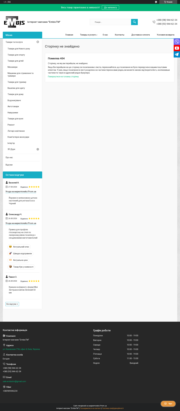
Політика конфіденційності (113, 408)
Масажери (12, 67)
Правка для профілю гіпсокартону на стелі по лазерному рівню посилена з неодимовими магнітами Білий (23, 233)
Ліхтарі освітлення (16, 131)
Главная (69, 35)
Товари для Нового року (19, 49)
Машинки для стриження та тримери (20, 74)
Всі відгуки (11, 304)
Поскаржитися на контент (90, 408)
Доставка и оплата (140, 35)
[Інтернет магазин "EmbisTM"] (14, 22)
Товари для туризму (17, 82)
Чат (170, 404)
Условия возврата (165, 35)
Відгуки (9, 165)
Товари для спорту (16, 55)
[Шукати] (134, 22)
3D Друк (11, 149)
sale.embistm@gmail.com (14, 381)
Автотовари (13, 106)
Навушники (13, 112)
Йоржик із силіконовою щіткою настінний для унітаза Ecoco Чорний (23, 200)
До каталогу (110, 7)
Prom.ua (103, 406)
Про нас (9, 157)
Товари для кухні (15, 119)
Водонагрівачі (14, 100)
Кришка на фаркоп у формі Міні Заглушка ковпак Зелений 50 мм (23, 290)
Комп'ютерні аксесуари (18, 137)
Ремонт (11, 125)
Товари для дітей (15, 61)
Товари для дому (15, 94)
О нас (105, 35)
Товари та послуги (14, 42)
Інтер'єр (11, 143)
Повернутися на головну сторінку (63, 76)
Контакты (119, 35)
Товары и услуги (88, 35)
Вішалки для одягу (16, 88)
